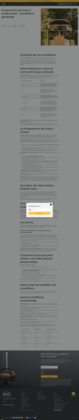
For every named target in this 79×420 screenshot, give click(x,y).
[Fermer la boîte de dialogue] (51, 205)
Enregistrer (39, 213)
